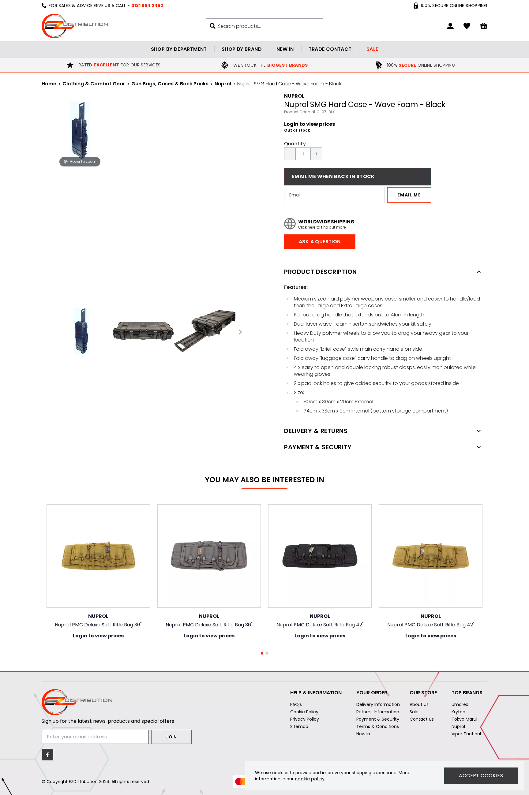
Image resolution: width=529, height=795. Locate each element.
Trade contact (330, 49)
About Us (419, 704)
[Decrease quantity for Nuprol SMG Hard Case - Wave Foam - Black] (290, 153)
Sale (372, 49)
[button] (262, 653)
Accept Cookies (481, 775)
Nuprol (223, 83)
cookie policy (310, 779)
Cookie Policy (304, 712)
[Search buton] (213, 26)
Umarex (460, 704)
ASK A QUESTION (320, 241)
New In (363, 734)
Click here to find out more (322, 227)
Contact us (422, 719)
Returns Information (377, 712)
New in (285, 49)
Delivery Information (378, 704)
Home (49, 83)
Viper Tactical (466, 734)
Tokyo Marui (464, 719)
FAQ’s (296, 704)
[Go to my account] (450, 26)
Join (171, 737)
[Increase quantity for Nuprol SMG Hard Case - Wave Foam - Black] (316, 153)
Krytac (458, 712)
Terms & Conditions (377, 726)
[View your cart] (483, 26)
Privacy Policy (304, 719)
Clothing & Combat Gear (93, 83)
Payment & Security (377, 719)
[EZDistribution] (75, 26)
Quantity (295, 143)
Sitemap (299, 726)
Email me (409, 195)
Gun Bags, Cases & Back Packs (169, 83)
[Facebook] (47, 755)
